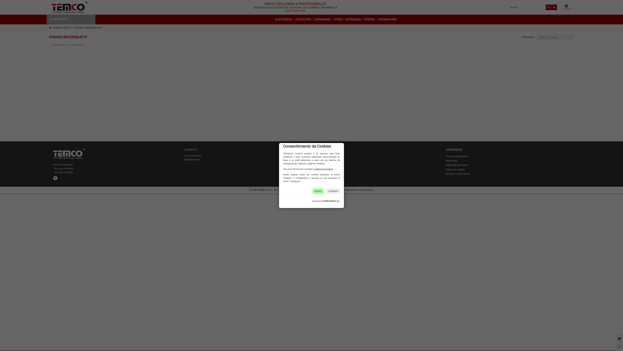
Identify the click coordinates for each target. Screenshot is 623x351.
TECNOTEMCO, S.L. (331, 201)
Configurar (333, 191)
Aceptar (318, 191)
